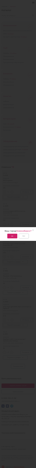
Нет (23, 236)
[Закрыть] (33, 230)
